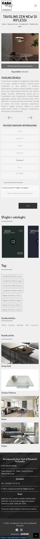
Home (4, 24)
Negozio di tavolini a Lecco (11, 295)
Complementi (23, 24)
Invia (28, 206)
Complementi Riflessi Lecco (12, 276)
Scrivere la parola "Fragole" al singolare (15, 187)
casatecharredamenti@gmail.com (20, 488)
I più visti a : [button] (35, 325)
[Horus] (10, 117)
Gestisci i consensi (20, 537)
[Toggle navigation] (36, 6)
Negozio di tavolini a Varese (12, 310)
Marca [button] (4, 325)
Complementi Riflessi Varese (12, 290)
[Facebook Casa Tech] (18, 529)
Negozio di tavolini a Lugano (12, 300)
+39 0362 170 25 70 (12, 483)
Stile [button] (27, 325)
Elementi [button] (12, 325)
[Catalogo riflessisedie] (13, 241)
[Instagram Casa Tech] (22, 529)
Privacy (3, 537)
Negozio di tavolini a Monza (12, 305)
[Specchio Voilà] (30, 117)
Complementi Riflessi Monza (12, 286)
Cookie (9, 537)
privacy (21, 182)
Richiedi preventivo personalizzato (20, 66)
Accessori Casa (12, 24)
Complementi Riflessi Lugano (12, 281)
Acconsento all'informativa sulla (13, 182)
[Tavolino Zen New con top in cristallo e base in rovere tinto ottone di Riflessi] (20, 47)
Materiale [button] (20, 325)
